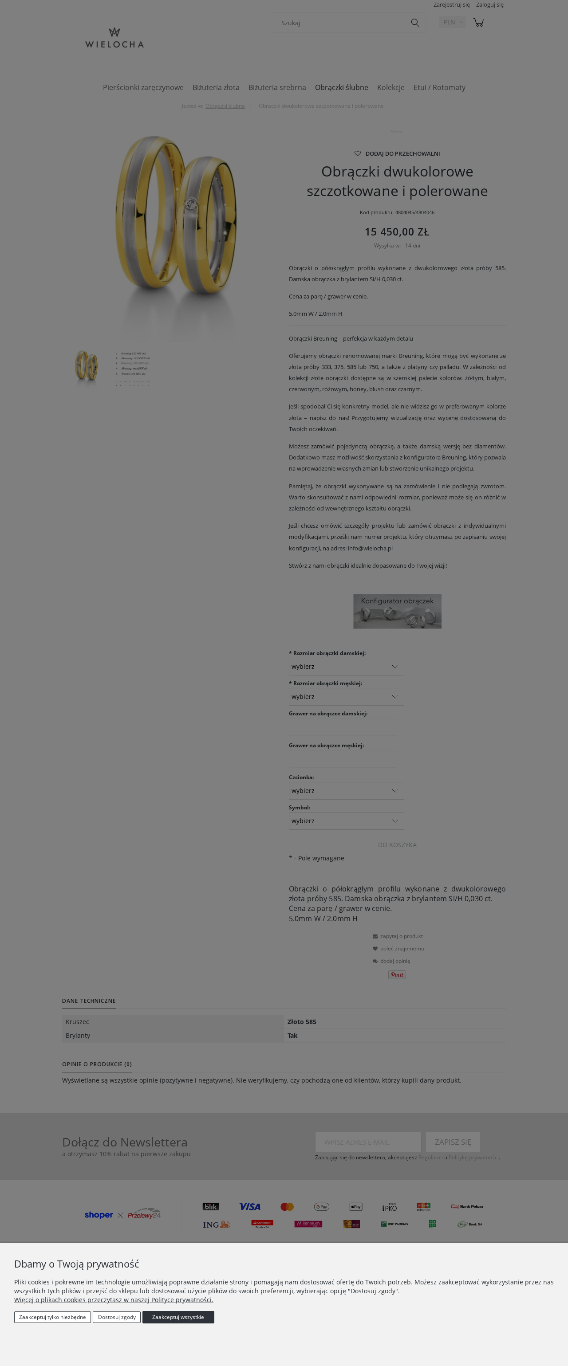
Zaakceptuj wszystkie (178, 1317)
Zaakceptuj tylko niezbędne (52, 1317)
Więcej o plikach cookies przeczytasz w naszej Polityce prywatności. (113, 1299)
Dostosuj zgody (117, 1317)
